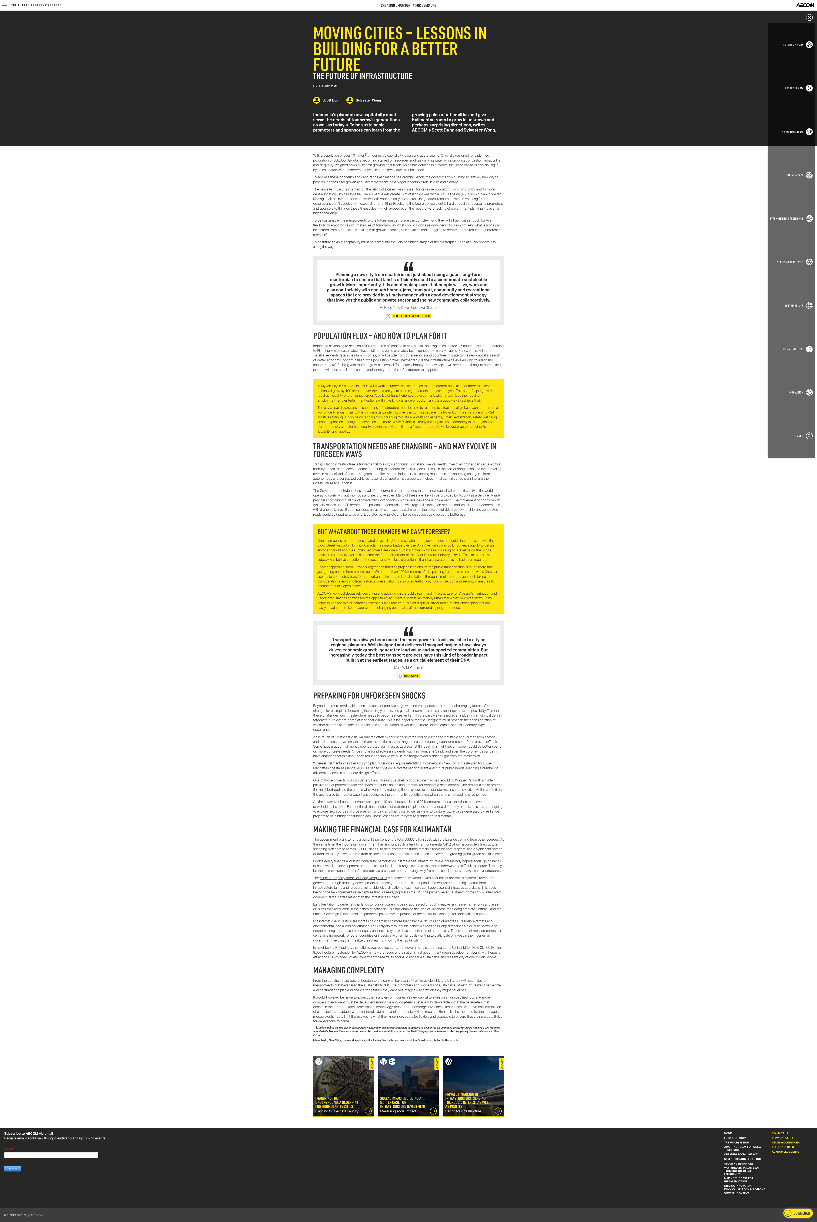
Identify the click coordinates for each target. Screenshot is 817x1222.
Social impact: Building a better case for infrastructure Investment (408, 1086)
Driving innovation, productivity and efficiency (744, 1187)
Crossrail (411, 675)
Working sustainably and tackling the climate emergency (742, 1171)
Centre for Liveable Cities (411, 316)
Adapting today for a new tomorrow (742, 1148)
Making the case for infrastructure (738, 1180)
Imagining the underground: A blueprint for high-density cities (343, 1086)
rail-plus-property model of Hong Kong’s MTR (353, 878)
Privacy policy (782, 1137)
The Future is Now (737, 1142)
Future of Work (735, 1137)
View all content (736, 1193)
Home (728, 1133)
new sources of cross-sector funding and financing (367, 811)
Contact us (780, 1133)
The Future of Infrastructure (36, 5)
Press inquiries (783, 1147)
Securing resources (738, 1163)
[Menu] (4, 5)
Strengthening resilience (742, 1158)
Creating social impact (740, 1154)
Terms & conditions (786, 1142)
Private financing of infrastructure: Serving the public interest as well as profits (473, 1086)
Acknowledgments (785, 1151)
